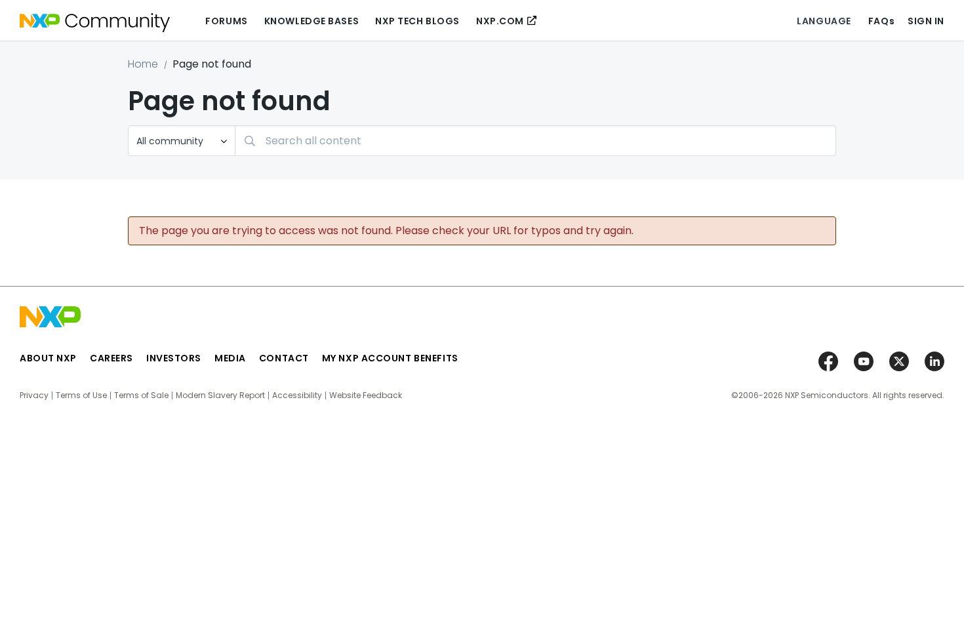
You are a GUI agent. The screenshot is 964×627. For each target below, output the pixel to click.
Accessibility (297, 395)
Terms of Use (81, 395)
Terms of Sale (141, 395)
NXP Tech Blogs (417, 21)
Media (230, 358)
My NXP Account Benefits (390, 358)
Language (824, 21)
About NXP (48, 358)
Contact (284, 358)
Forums (226, 21)
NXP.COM (500, 21)
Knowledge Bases (311, 21)
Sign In (926, 21)
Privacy (34, 395)
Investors (173, 358)
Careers (111, 358)
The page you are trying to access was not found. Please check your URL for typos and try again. (386, 231)
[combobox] (535, 140)
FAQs (881, 21)
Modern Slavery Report (220, 395)
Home (143, 63)
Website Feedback (365, 395)
